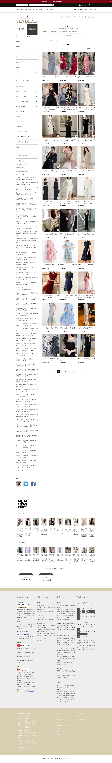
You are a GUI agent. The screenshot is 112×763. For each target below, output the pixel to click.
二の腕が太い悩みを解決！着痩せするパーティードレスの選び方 (27, 441)
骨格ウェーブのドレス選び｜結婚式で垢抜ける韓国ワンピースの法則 (27, 183)
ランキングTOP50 (20, 470)
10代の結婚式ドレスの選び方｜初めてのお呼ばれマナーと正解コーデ (27, 410)
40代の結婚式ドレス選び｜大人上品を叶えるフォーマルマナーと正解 (27, 420)
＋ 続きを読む (68, 35)
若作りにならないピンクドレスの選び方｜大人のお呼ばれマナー (27, 283)
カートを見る (80, 716)
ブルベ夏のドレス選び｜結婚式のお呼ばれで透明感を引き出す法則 (27, 375)
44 (82, 374)
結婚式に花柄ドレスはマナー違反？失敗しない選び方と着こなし (27, 309)
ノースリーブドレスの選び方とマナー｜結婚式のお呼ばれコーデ (27, 430)
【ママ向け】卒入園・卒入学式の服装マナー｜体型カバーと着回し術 (27, 364)
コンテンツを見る (49, 9)
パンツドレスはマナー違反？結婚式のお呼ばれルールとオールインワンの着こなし (27, 329)
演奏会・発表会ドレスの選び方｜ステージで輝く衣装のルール (27, 222)
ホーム (17, 9)
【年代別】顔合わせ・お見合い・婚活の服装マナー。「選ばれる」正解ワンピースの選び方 (27, 210)
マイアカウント (81, 713)
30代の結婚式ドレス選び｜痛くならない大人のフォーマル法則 (27, 198)
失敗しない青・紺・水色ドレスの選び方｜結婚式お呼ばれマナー (27, 263)
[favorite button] (58, 73)
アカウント (83, 5)
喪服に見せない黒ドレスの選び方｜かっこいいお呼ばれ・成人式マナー (27, 258)
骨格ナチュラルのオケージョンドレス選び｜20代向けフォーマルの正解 (27, 193)
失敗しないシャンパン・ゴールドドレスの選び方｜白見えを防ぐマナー (27, 303)
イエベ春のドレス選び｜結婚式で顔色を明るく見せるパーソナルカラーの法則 (27, 370)
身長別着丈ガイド (20, 167)
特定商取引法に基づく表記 (64, 725)
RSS (58, 734)
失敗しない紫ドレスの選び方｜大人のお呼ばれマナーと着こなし (27, 278)
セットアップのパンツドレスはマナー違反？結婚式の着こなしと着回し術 (26, 334)
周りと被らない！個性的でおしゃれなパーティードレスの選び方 (27, 390)
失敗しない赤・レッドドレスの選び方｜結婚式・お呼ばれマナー (27, 268)
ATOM (61, 734)
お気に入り (84, 9)
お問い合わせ (93, 9)
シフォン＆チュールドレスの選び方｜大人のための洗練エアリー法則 (27, 466)
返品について (60, 722)
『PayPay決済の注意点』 (23, 660)
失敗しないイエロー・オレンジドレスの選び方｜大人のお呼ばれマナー (27, 288)
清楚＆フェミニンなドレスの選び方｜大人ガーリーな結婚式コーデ (27, 395)
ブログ (77, 9)
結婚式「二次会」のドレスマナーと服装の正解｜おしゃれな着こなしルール (27, 349)
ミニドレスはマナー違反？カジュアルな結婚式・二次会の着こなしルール (27, 314)
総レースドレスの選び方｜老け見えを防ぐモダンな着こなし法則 (27, 451)
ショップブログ (61, 731)
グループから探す (38, 9)
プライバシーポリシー (62, 728)
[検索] (52, 5)
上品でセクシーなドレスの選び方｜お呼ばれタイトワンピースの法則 (27, 405)
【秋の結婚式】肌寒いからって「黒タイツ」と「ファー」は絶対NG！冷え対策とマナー (26, 247)
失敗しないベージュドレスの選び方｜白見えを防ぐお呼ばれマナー (27, 293)
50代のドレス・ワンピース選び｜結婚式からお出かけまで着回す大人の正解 (27, 425)
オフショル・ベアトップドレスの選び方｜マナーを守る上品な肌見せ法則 (27, 446)
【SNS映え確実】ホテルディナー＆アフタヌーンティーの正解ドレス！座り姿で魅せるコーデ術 (27, 216)
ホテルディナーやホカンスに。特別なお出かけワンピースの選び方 (27, 344)
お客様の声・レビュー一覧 (23, 174)
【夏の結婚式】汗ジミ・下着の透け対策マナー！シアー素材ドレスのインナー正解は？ (27, 240)
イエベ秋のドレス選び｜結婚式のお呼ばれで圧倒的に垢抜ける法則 (27, 380)
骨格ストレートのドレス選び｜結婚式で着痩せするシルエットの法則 (27, 188)
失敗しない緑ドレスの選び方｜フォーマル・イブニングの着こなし (26, 273)
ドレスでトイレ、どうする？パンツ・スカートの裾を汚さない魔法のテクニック (27, 178)
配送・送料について (62, 719)
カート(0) (93, 5)
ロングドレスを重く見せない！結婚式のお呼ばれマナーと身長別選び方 (27, 324)
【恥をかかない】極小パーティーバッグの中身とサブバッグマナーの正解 (27, 227)
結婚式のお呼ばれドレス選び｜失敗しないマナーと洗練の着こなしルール (27, 339)
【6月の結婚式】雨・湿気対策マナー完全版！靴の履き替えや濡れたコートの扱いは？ (26, 233)
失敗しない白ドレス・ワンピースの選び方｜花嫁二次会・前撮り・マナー (27, 253)
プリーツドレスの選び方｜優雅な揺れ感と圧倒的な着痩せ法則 (27, 461)
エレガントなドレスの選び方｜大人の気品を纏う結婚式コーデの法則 (27, 400)
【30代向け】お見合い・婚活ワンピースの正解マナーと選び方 (27, 359)
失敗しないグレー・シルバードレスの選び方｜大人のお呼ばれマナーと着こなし (27, 298)
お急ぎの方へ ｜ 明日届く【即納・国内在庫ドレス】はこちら (55, 1)
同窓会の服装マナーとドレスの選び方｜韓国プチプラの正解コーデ (27, 354)
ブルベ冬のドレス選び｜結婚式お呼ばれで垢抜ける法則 (27, 385)
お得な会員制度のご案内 (22, 171)
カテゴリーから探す (26, 9)
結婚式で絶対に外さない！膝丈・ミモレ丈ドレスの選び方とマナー (27, 319)
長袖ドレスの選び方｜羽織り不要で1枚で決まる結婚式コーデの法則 (26, 436)
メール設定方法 (20, 161)
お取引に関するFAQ (21, 164)
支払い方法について (62, 716)
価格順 (93, 48)
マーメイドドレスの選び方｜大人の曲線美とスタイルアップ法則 (27, 456)
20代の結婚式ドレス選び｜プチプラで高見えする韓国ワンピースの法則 (27, 415)
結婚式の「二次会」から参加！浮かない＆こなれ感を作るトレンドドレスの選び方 (27, 203)
